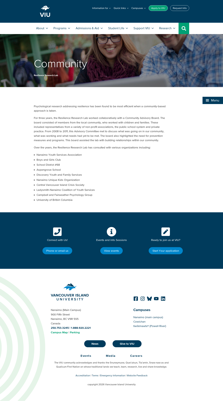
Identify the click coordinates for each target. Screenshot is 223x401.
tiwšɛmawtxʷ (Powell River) (149, 326)
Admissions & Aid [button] (88, 28)
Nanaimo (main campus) (148, 317)
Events (86, 355)
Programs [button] (60, 28)
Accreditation (83, 375)
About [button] (40, 28)
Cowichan (139, 321)
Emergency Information (112, 375)
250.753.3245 (60, 327)
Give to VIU (127, 343)
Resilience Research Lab (46, 75)
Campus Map (59, 332)
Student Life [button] (116, 28)
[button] (213, 100)
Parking (75, 332)
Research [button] (165, 28)
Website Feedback (137, 375)
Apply (158, 8)
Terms (95, 375)
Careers (136, 355)
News (94, 343)
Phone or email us (57, 250)
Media (111, 355)
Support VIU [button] (142, 28)
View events (111, 250)
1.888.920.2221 (81, 327)
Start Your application (165, 250)
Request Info (180, 8)
